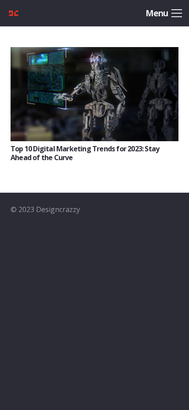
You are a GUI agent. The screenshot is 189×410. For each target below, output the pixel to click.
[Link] (27, 13)
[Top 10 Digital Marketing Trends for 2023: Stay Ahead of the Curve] (94, 53)
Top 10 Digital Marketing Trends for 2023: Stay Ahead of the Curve (85, 153)
